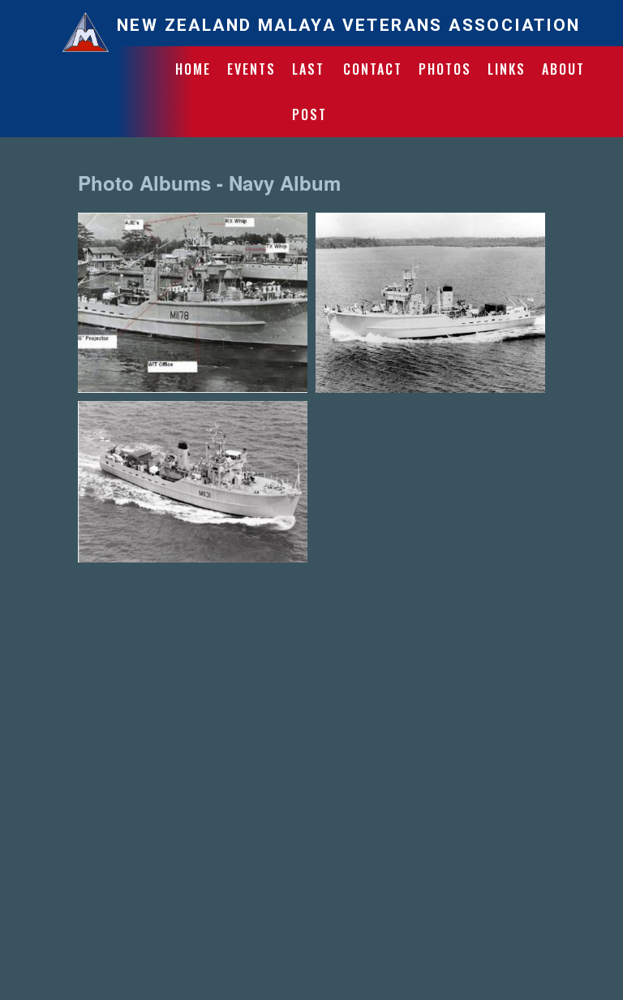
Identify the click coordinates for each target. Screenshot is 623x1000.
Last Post (309, 91)
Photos (445, 69)
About (563, 69)
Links (507, 69)
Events (251, 69)
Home (193, 69)
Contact (372, 69)
